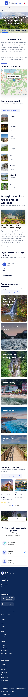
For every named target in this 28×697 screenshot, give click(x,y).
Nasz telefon (4, 580)
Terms (7, 691)
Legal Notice (4, 648)
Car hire (3, 664)
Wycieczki (11, 30)
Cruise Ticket (4, 675)
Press (2, 632)
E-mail (2, 587)
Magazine (3, 637)
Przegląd (4, 30)
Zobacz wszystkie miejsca (9, 292)
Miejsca (24, 30)
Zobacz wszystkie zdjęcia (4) (17, 519)
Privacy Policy (4, 651)
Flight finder (4, 672)
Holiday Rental (4, 677)
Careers (3, 626)
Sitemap (3, 656)
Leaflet (22, 94)
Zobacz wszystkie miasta (9, 110)
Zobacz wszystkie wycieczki (10, 476)
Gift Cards (3, 634)
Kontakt (3, 645)
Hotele (18, 30)
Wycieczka (3, 670)
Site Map (12, 691)
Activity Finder (4, 667)
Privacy (2, 691)
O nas (2, 624)
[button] (14, 80)
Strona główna (4, 7)
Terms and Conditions (6, 653)
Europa (10, 7)
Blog (2, 629)
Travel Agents (4, 680)
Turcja (16, 7)
